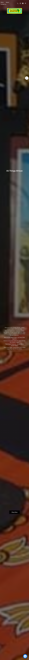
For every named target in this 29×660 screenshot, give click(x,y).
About (7, 2)
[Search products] (27, 78)
